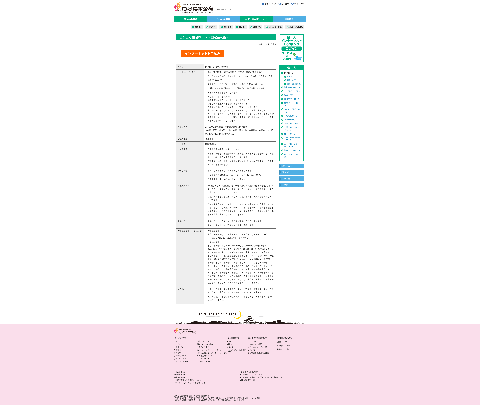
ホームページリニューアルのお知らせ (190, 383)
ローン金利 (287, 179)
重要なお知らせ (182, 361)
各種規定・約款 (284, 345)
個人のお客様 (191, 19)
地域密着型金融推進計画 (259, 353)
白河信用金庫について (256, 19)
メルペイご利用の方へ (206, 361)
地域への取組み (296, 27)
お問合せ (285, 4)
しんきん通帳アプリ (205, 356)
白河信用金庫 (193, 7)
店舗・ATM (299, 4)
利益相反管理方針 (248, 380)
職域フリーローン (292, 99)
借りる (198, 27)
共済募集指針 (180, 377)
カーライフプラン (292, 91)
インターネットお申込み (202, 53)
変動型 (289, 77)
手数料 (285, 185)
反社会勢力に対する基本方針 (252, 375)
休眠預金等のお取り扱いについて (188, 380)
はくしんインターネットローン (209, 350)
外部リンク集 (283, 349)
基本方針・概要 (256, 344)
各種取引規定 (181, 359)
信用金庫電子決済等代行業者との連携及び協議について (263, 377)
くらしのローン (291, 116)
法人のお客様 (223, 19)
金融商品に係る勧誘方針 (250, 372)
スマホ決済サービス (205, 359)
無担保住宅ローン (292, 87)
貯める (212, 27)
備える (242, 27)
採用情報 (289, 19)
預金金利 (286, 172)
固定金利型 (291, 80)
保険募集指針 (180, 375)
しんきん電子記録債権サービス (238, 351)
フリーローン (290, 120)
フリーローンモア (292, 123)
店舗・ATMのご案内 (205, 344)
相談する (257, 27)
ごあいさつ (254, 341)
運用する (227, 27)
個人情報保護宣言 (182, 372)
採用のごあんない (285, 338)
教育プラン (289, 95)
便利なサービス (275, 27)
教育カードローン (292, 150)
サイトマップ (270, 4)
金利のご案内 (181, 356)
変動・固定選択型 (294, 84)
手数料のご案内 (203, 347)
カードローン (290, 134)
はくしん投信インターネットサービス (212, 353)
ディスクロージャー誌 (258, 347)
